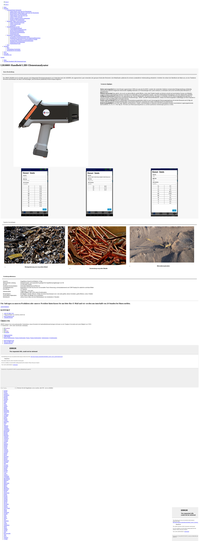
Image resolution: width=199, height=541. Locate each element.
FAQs (5, 52)
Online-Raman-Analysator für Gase (18, 15)
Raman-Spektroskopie (9, 338)
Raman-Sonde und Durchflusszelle (18, 14)
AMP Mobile (7, 336)
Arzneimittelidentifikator (16, 28)
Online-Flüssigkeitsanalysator (17, 22)
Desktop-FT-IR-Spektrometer (17, 19)
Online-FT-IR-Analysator (16, 17)
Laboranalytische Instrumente (14, 10)
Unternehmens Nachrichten (13, 49)
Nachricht (6, 46)
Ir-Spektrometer (53, 338)
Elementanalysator (14, 33)
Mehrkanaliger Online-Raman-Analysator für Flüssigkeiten (24, 12)
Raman (28, 338)
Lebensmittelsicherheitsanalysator (18, 29)
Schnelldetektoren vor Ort (13, 26)
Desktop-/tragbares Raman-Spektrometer (20, 18)
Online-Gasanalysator (15, 24)
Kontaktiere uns (8, 54)
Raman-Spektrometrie (35, 338)
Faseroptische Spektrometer (13, 35)
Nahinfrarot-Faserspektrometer (17, 42)
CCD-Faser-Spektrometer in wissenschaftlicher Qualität (23, 39)
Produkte (6, 8)
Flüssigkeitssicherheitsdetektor (17, 32)
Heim (5, 7)
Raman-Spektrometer (20, 338)
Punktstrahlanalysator (15, 43)
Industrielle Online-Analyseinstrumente (16, 21)
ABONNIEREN (5, 306)
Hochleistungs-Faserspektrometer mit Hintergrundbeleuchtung (25, 38)
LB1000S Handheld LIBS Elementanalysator (15, 61)
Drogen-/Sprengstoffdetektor (17, 31)
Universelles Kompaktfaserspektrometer (20, 36)
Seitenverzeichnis (8, 335)
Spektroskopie (45, 338)
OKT (8, 45)
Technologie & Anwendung (14, 50)
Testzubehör (13, 25)
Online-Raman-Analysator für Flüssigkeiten (20, 11)
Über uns (6, 53)
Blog (8, 47)
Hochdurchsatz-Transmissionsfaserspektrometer (21, 40)
